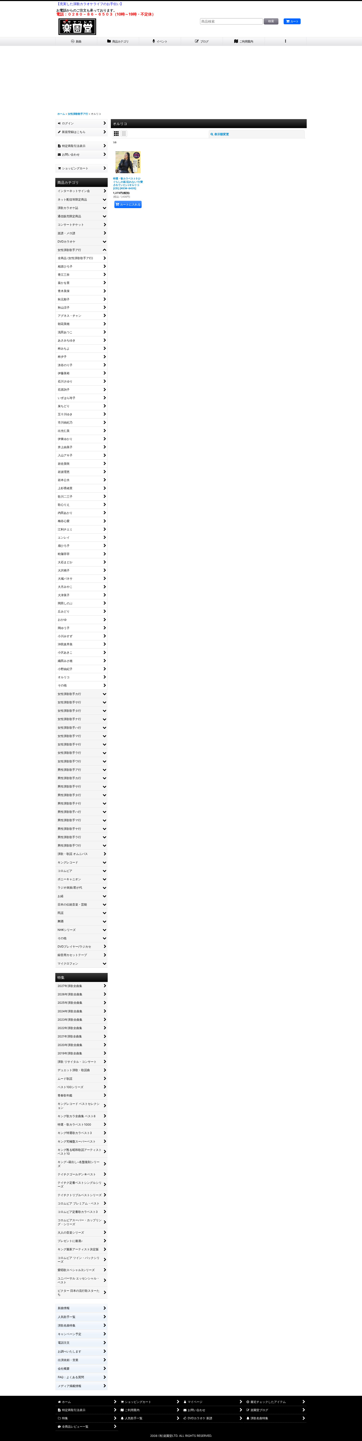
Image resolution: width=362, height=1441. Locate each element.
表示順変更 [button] (221, 134)
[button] (286, 41)
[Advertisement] (181, 77)
